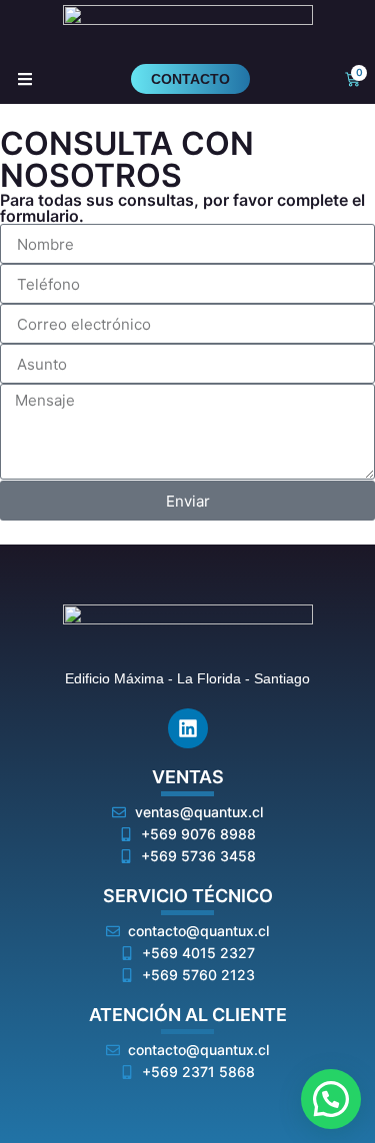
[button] (331, 1099)
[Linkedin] (188, 728)
